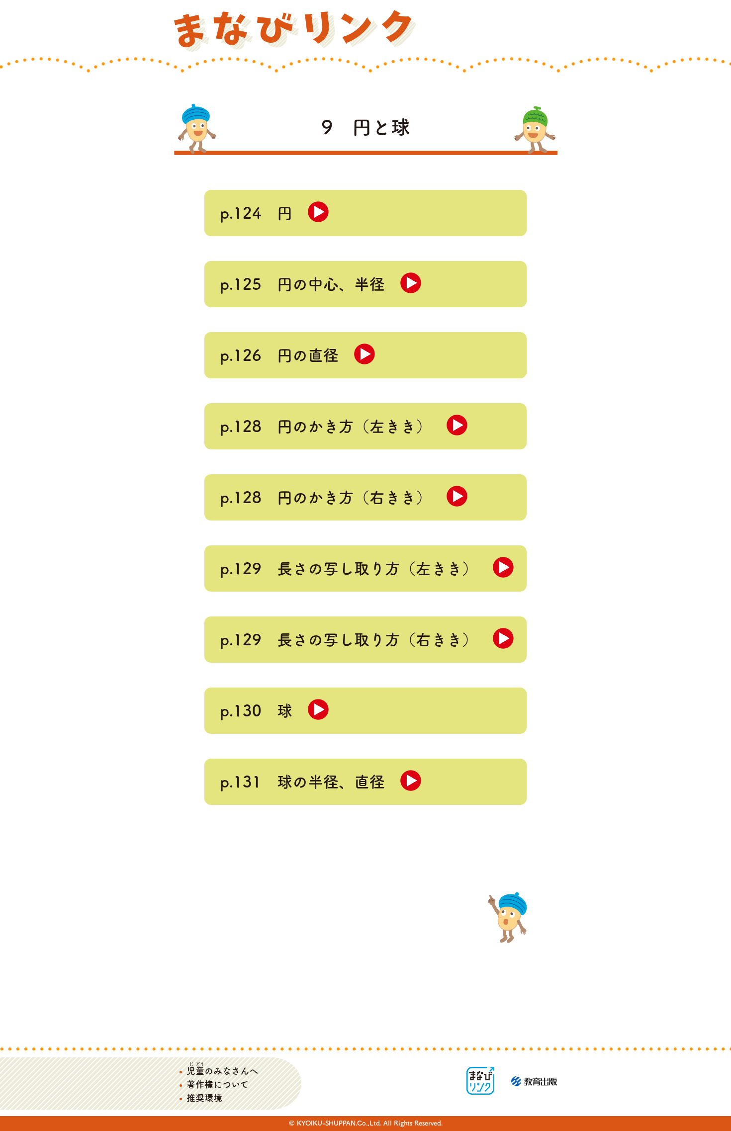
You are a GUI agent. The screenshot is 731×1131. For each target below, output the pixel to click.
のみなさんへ (222, 1070)
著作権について (217, 1084)
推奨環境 (204, 1097)
